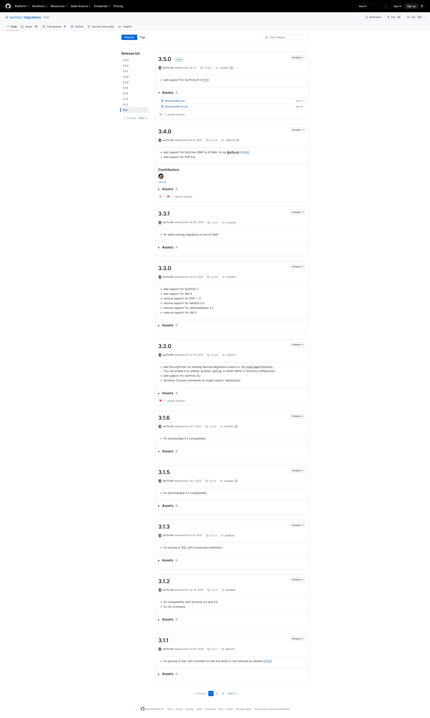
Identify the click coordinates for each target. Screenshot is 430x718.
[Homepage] (8, 6)
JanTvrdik (168, 67)
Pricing (118, 6)
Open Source (79, 6)
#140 (246, 152)
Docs (220, 709)
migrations (32, 17)
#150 (205, 79)
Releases (129, 37)
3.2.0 (164, 346)
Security (190, 709)
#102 (268, 661)
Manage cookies (244, 709)
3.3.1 (164, 213)
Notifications (375, 17)
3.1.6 (164, 417)
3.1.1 (163, 640)
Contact (229, 709)
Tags (142, 37)
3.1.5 (164, 472)
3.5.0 (164, 59)
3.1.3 (164, 526)
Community (210, 709)
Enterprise (101, 6)
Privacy (179, 709)
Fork (395, 17)
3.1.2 (164, 581)
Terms (170, 709)
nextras (15, 17)
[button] (232, 92)
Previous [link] (131, 118)
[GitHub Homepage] (143, 709)
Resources (58, 6)
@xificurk (233, 152)
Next (141, 118)
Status (199, 709)
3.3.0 (164, 268)
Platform (20, 6)
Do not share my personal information (271, 709)
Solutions (38, 6)
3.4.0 (164, 131)
